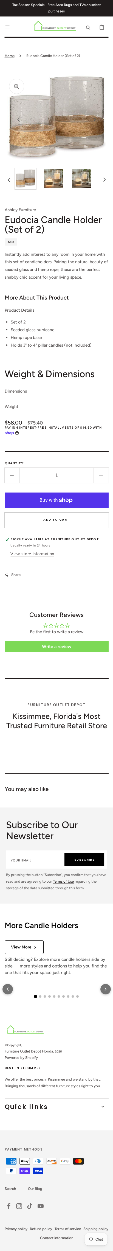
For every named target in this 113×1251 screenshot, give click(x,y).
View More (21, 947)
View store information (32, 553)
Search (10, 1188)
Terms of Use (63, 881)
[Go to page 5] (54, 996)
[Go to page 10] (77, 996)
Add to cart (56, 519)
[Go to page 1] (35, 996)
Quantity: (15, 463)
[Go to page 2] (40, 996)
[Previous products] (7, 989)
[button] (7, 27)
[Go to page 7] (63, 996)
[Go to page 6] (59, 996)
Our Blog (35, 1188)
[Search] (88, 27)
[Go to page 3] (45, 996)
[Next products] (105, 989)
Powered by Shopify (21, 1057)
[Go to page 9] (73, 996)
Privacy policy (16, 1228)
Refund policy (41, 1228)
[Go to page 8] (68, 996)
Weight (11, 406)
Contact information (56, 1238)
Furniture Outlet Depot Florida (29, 1051)
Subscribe (84, 859)
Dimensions (16, 391)
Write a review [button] (56, 646)
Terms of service (68, 1228)
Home (10, 55)
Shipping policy (95, 1228)
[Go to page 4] (49, 996)
